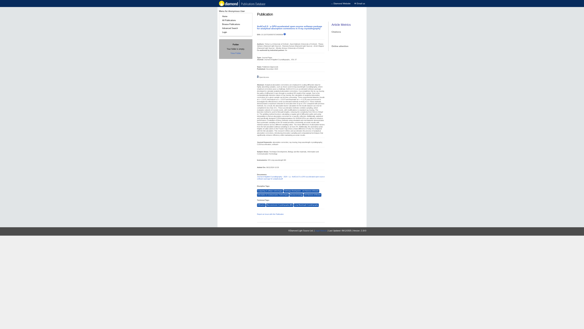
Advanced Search (230, 28)
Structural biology (296, 195)
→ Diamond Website (341, 3)
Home (224, 16)
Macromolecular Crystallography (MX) (280, 205)
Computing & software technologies (270, 191)
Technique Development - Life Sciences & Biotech (301, 191)
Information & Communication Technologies (273, 195)
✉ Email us (359, 3)
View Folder (236, 53)
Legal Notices (321, 231)
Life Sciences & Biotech (312, 195)
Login (224, 32)
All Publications (229, 20)
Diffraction (261, 205)
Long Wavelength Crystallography (306, 205)
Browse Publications (231, 24)
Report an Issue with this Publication (270, 214)
